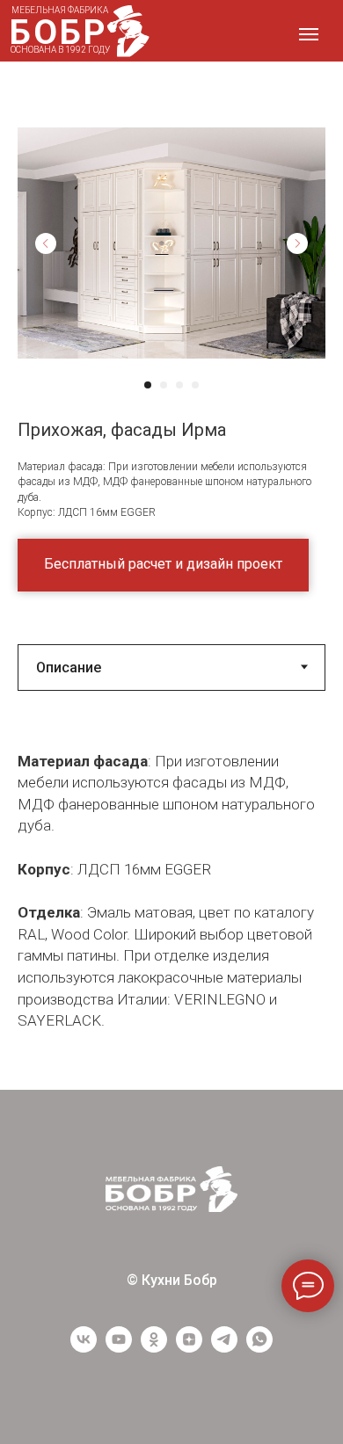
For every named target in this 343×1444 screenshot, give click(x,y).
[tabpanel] (171, 903)
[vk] (83, 1347)
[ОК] (154, 1347)
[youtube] (119, 1347)
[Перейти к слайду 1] (147, 384)
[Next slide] (297, 243)
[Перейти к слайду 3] (179, 384)
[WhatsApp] (259, 1347)
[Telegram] (224, 1347)
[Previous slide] (45, 243)
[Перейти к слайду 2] (163, 384)
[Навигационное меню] (308, 34)
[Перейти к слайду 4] (195, 384)
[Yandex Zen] (189, 1347)
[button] (163, 565)
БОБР (58, 32)
